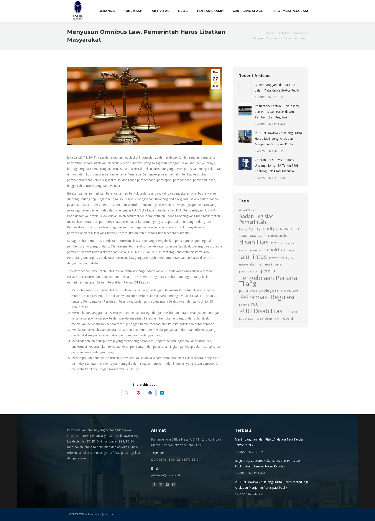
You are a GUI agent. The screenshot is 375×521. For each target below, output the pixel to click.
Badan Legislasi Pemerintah (257, 219)
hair (293, 243)
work (277, 318)
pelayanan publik (249, 271)
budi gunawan (277, 228)
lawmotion (276, 258)
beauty (243, 229)
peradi (243, 290)
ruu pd (259, 318)
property (286, 290)
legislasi (290, 258)
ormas (278, 264)
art (254, 210)
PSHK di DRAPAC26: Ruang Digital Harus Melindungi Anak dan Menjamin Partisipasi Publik (279, 138)
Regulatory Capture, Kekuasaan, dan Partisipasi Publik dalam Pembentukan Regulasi (277, 111)
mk (260, 264)
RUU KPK (291, 312)
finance (284, 243)
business (247, 235)
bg (251, 228)
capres (262, 236)
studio (268, 318)
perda (253, 290)
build (297, 229)
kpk (283, 250)
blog (258, 229)
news (268, 264)
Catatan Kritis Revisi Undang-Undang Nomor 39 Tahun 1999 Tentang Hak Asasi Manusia (277, 165)
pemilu (268, 271)
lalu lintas (253, 256)
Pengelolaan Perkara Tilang (268, 280)
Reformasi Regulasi (266, 297)
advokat (244, 210)
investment (256, 250)
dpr (274, 243)
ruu (255, 304)
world (287, 318)
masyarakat (247, 264)
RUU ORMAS (246, 318)
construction (278, 235)
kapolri (272, 249)
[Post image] (245, 88)
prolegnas (269, 290)
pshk (295, 290)
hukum (243, 250)
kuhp (291, 250)
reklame (244, 304)
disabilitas (254, 242)
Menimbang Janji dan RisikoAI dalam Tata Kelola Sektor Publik (277, 87)
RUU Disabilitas (260, 311)
